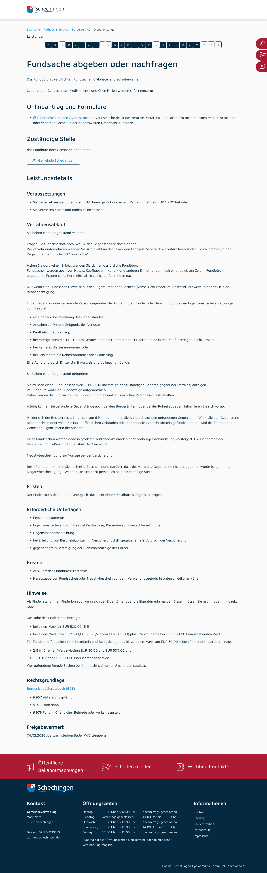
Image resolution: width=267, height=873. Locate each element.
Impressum (201, 836)
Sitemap (199, 818)
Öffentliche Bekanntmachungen (60, 766)
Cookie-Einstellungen (176, 866)
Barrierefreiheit (204, 824)
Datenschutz (202, 830)
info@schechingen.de (45, 837)
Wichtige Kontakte (208, 766)
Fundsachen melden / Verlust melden (65, 118)
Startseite (33, 29)
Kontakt (199, 812)
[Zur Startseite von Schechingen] (50, 9)
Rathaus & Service (56, 29)
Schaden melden (133, 766)
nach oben (235, 866)
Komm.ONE (219, 866)
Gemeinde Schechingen (55, 160)
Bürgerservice (81, 29)
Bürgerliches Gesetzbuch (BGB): (51, 688)
